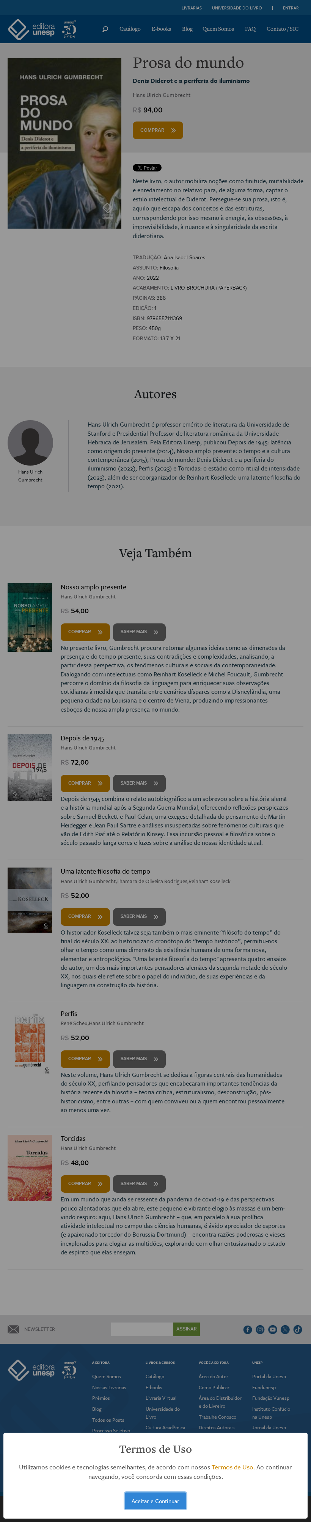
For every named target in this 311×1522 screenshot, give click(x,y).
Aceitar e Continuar (155, 1501)
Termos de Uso (232, 1467)
